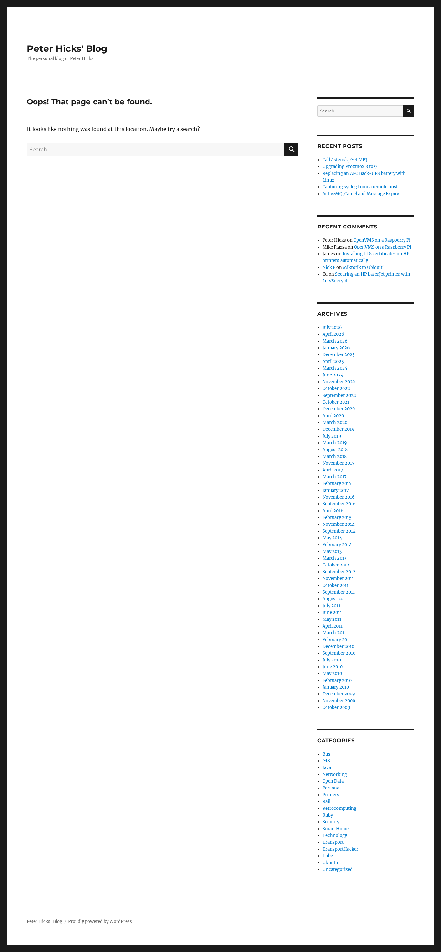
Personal (332, 788)
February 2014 (337, 544)
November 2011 (338, 578)
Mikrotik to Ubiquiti (363, 267)
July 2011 (331, 605)
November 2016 (339, 497)
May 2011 (332, 619)
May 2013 (332, 551)
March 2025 (335, 368)
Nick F (329, 267)
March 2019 (335, 443)
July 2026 (332, 327)
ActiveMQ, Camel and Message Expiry (361, 193)
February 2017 (337, 483)
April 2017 (333, 470)
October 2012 (336, 565)
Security (331, 822)
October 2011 (336, 585)
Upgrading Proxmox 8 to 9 (350, 166)
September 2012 (339, 572)
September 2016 (339, 504)
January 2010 (336, 687)
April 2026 (333, 334)
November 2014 (338, 524)
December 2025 (339, 354)
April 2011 (333, 626)
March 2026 (335, 341)
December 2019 (338, 429)
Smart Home (336, 828)
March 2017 (335, 477)
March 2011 (334, 633)
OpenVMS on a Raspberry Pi (382, 240)
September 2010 (339, 653)
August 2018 (335, 449)
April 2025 (333, 361)
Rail (326, 801)
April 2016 (333, 510)
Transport (333, 842)
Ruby (328, 815)
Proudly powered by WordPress (100, 921)
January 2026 (336, 348)
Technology (335, 835)
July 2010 (332, 660)
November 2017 (338, 463)
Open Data (333, 781)
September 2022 (339, 395)
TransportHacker (340, 849)
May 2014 (332, 538)
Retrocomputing (339, 808)
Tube (328, 856)
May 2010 (332, 673)
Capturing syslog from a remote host (360, 187)
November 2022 (339, 382)
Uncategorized (338, 869)
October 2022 (336, 388)
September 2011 (339, 592)
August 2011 (335, 599)
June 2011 (332, 612)
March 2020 (335, 422)
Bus (326, 754)
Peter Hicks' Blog (67, 48)
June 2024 (333, 375)
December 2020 (339, 409)
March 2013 (334, 558)
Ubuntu (330, 862)
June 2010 (333, 667)
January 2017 (336, 490)
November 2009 (339, 700)
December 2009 (339, 694)
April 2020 (333, 415)
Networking (335, 774)
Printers (331, 795)
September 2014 (339, 531)
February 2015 (337, 517)
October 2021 (336, 402)
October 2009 (336, 707)
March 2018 (335, 456)
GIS (326, 761)
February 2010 (337, 680)
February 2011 (337, 639)
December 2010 (338, 646)
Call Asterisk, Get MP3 (345, 160)
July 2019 (332, 436)
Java (327, 767)
